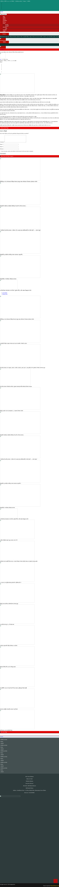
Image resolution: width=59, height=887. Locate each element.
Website (1, 148)
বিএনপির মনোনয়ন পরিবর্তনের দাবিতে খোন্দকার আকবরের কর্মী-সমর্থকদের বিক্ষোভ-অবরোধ (16, 386)
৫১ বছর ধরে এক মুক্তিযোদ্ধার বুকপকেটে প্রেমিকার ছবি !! (10, 582)
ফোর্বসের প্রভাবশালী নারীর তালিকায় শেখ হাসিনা (8, 645)
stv (0, 59)
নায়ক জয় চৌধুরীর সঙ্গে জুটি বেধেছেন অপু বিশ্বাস (9, 709)
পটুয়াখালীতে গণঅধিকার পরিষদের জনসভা (8, 279)
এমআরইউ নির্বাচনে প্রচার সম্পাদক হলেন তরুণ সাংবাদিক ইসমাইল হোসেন (29, 36)
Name (1, 144)
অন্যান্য (2, 49)
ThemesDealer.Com (54, 885)
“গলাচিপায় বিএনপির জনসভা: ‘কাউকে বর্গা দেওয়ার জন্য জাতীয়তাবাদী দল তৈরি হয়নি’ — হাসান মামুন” (20, 230)
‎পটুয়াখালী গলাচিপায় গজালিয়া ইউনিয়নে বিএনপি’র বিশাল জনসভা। (13, 206)
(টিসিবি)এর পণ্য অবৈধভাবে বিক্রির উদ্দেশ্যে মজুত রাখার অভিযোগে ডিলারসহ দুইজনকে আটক (18, 181)
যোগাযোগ (28, 1)
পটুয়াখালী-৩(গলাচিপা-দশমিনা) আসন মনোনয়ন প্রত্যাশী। (11, 254)
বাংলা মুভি (6, 24)
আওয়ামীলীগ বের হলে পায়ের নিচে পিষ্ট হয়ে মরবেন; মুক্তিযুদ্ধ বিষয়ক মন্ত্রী (13, 688)
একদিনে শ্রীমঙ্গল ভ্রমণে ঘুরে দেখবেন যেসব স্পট (8, 540)
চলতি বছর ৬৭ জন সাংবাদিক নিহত (6, 730)
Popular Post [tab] (4, 294)
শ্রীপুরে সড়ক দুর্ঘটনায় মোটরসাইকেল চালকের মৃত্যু (9, 603)
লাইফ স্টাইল (5, 27)
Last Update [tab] (4, 292)
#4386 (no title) (18, 1)
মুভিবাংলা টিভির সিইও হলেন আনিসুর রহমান (8, 666)
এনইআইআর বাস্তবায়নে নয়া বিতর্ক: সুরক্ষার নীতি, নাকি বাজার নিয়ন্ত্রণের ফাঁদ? (15, 290)
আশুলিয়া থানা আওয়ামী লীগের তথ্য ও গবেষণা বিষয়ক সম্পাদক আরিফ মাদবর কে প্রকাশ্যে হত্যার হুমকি (18, 561)
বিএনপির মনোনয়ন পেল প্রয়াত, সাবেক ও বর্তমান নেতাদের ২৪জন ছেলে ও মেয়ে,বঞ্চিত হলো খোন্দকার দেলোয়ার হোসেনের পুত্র (22, 367)
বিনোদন (4, 23)
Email (1, 146)
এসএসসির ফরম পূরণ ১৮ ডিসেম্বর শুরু (7, 624)
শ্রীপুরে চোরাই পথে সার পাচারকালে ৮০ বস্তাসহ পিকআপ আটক (11, 410)
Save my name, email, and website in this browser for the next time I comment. (17, 151)
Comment (2, 142)
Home (24, 1)
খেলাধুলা (4, 31)
